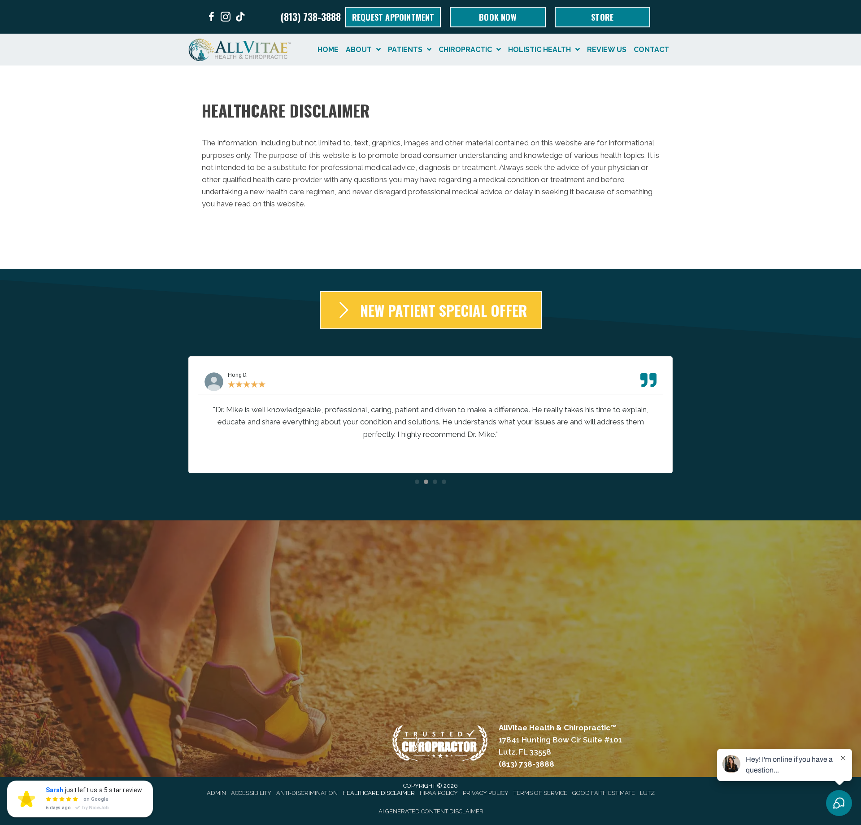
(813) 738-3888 (311, 16)
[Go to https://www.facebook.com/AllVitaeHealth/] (211, 18)
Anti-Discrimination (307, 793)
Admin (216, 793)
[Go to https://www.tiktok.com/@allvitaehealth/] (240, 18)
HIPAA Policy (439, 793)
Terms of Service (540, 793)
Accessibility (251, 793)
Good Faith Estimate (603, 793)
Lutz (647, 793)
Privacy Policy (486, 793)
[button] (417, 482)
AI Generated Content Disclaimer (430, 811)
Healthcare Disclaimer (379, 793)
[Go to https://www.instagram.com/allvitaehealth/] (225, 18)
